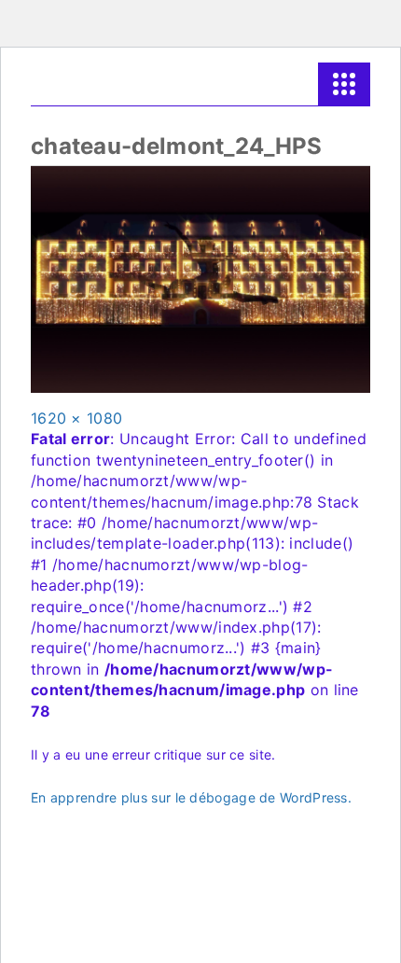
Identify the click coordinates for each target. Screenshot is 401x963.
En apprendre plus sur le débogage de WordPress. (191, 797)
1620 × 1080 (76, 418)
